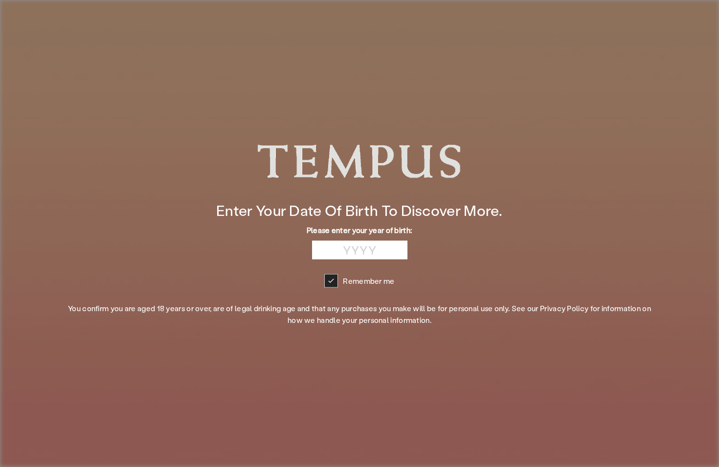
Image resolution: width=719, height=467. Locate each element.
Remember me (368, 280)
